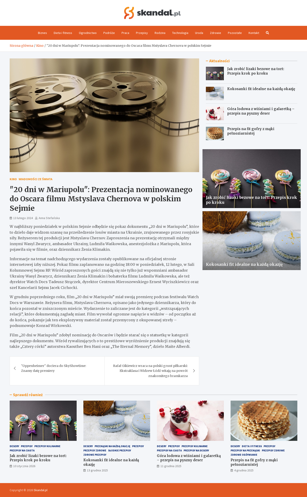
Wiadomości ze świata (35, 179)
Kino (13, 179)
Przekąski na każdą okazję (112, 446)
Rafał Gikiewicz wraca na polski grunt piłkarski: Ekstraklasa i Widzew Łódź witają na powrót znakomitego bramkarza (150, 371)
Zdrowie (215, 33)
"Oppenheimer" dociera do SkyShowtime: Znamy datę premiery (53, 368)
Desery (14, 446)
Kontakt (254, 33)
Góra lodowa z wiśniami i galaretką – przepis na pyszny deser (260, 111)
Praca (125, 33)
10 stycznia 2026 (24, 466)
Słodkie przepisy (119, 450)
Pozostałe (235, 33)
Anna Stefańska (49, 218)
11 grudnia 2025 (170, 466)
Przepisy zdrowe (94, 450)
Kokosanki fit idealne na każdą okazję (261, 89)
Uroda (199, 33)
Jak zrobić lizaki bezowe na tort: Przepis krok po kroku (255, 71)
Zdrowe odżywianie (244, 454)
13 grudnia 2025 (97, 470)
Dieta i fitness (63, 33)
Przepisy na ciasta (22, 450)
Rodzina (160, 33)
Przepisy (142, 33)
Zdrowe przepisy (94, 454)
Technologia (180, 33)
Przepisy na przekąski (245, 450)
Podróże (109, 33)
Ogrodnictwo (88, 33)
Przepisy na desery (196, 450)
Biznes (42, 33)
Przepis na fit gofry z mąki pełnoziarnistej (250, 131)
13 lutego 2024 (23, 218)
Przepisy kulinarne (47, 446)
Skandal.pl (40, 490)
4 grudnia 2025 (244, 470)
